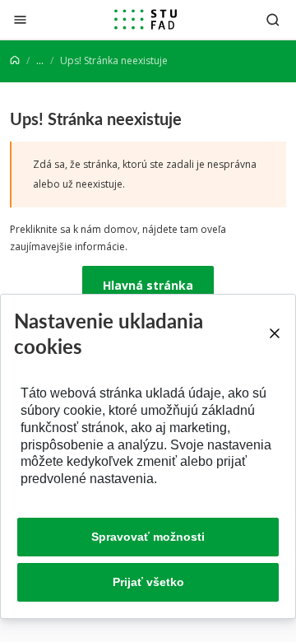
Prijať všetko (148, 581)
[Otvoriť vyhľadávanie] (273, 19)
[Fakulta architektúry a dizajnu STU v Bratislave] (145, 19)
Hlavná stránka (148, 285)
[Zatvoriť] (20, 19)
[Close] (274, 333)
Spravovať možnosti (148, 536)
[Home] (15, 60)
